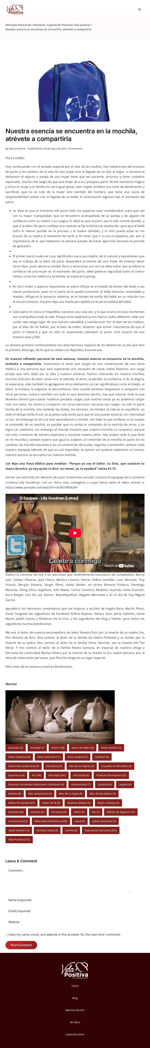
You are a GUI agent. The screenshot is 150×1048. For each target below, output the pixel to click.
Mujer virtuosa (108, 803)
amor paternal (49, 757)
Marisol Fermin (17, 148)
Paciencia (59, 812)
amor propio (78, 757)
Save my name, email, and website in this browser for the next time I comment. (65, 934)
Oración (37, 812)
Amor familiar (111, 747)
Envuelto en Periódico (116, 766)
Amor (58, 747)
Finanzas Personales (111, 775)
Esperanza (16, 775)
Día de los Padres (81, 766)
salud (80, 821)
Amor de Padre (83, 747)
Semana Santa (47, 830)
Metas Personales (21, 803)
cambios (102, 757)
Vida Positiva (19, 839)
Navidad (16, 812)
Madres (14, 793)
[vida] (75, 962)
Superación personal (101, 830)
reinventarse (17, 821)
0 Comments (75, 148)
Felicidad (57, 775)
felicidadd (81, 775)
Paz (96, 812)
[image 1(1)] (14, 5)
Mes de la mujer (70, 793)
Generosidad (81, 784)
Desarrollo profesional (23, 766)
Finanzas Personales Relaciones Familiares (36, 784)
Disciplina (54, 766)
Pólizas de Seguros (121, 812)
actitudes (15, 747)
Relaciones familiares (51, 821)
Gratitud (105, 784)
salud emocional (104, 821)
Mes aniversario (40, 793)
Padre (79, 812)
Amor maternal (19, 757)
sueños (71, 830)
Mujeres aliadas (79, 803)
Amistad (37, 747)
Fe (36, 775)
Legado (125, 784)
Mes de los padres (103, 793)
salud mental (18, 830)
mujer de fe (51, 803)
